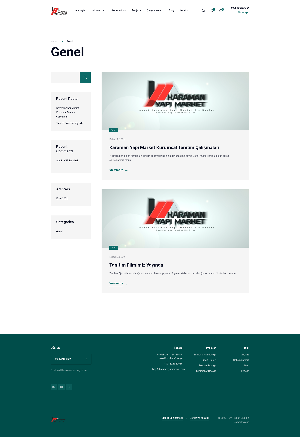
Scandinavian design (205, 354)
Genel (59, 231)
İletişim (184, 10)
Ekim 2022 (62, 198)
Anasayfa (80, 10)
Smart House (209, 360)
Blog (171, 10)
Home (54, 41)
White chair (72, 160)
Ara (85, 77)
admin (59, 160)
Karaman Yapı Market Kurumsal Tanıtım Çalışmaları (67, 112)
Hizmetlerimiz (118, 10)
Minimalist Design (206, 371)
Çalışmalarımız (155, 10)
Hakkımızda (98, 10)
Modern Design (207, 365)
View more (116, 170)
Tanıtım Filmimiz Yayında (69, 123)
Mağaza (136, 10)
